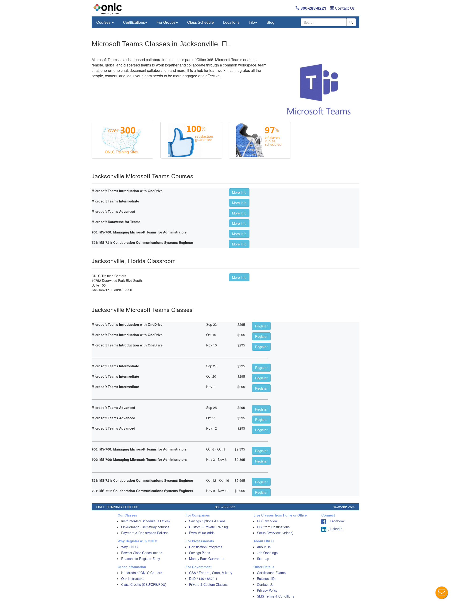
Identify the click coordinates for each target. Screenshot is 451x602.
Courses (103, 22)
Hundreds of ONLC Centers (141, 572)
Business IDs (266, 578)
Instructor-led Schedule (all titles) (145, 521)
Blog (270, 22)
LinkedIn (335, 528)
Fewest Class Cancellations (141, 552)
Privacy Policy (267, 590)
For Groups (166, 22)
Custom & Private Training (208, 526)
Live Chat (441, 592)
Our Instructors (132, 578)
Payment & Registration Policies (144, 532)
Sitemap (263, 558)
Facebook (335, 521)
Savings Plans (199, 552)
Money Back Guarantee (206, 558)
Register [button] (261, 326)
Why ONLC (129, 546)
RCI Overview (267, 521)
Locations (231, 22)
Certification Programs (205, 546)
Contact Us (344, 8)
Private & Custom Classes (208, 584)
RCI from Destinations (273, 526)
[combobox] (323, 22)
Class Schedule (200, 22)
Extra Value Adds (201, 532)
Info (252, 22)
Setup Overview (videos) (275, 532)
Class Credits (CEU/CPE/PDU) (143, 584)
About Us (264, 546)
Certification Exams (271, 572)
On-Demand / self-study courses (145, 526)
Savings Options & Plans (207, 521)
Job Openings (267, 552)
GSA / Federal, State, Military (210, 572)
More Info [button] (239, 192)
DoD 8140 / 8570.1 (203, 578)
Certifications (134, 22)
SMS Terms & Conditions (275, 596)
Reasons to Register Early (140, 558)
